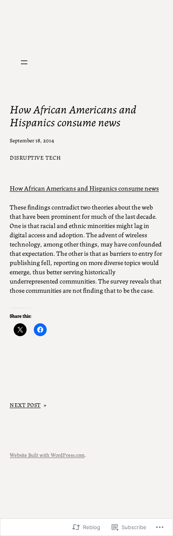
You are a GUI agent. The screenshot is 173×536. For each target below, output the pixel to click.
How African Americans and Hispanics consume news (84, 188)
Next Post (25, 404)
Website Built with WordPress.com (47, 454)
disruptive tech (35, 157)
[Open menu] (24, 62)
